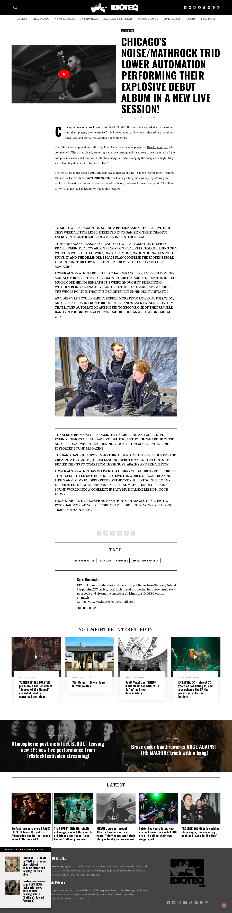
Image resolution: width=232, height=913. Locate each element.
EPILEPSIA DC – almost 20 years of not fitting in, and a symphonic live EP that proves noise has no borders (195, 689)
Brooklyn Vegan (157, 147)
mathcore (105, 560)
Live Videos (172, 18)
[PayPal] (214, 7)
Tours (190, 18)
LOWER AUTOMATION (116, 127)
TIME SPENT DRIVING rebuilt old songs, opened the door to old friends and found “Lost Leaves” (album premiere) (73, 833)
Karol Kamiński (88, 579)
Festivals (208, 18)
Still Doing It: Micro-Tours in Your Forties (88, 684)
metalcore (122, 560)
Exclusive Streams (117, 18)
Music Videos (148, 18)
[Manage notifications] (224, 905)
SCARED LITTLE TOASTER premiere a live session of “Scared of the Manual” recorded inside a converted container (35, 689)
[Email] (218, 7)
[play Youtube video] (64, 74)
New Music (41, 18)
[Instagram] (194, 7)
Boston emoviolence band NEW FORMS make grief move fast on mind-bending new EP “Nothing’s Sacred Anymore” (34, 891)
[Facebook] (185, 7)
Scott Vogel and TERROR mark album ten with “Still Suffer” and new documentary (142, 687)
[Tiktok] (204, 7)
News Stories (65, 18)
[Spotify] (209, 7)
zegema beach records (146, 560)
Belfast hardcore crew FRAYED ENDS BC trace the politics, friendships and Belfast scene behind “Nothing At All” (31, 833)
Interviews (89, 18)
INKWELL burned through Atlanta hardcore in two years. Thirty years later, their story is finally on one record (115, 833)
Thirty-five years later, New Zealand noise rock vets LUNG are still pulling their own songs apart (158, 833)
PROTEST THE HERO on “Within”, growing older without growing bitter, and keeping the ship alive (34, 866)
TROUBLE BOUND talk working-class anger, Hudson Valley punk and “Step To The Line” (200, 832)
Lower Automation (84, 560)
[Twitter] (190, 7)
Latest (22, 18)
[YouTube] (199, 7)
